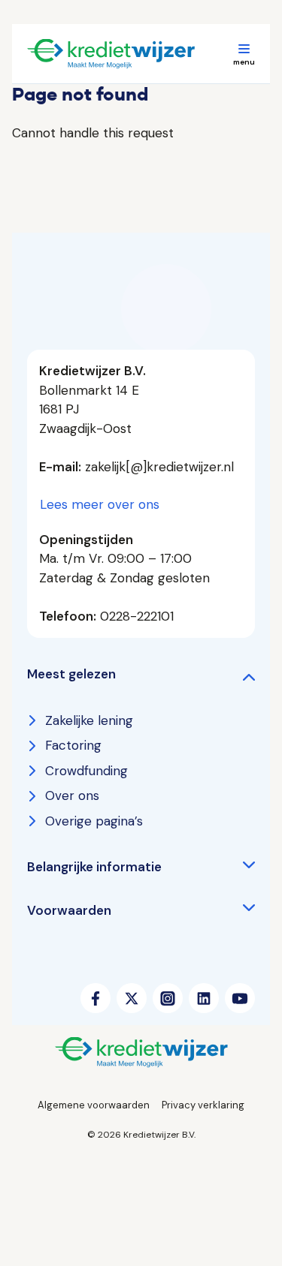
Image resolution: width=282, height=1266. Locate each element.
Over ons (72, 795)
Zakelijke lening (89, 720)
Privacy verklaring (203, 1105)
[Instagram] (168, 998)
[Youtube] (240, 998)
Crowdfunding (86, 770)
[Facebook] (95, 998)
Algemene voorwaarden (94, 1105)
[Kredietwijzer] (129, 54)
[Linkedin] (204, 998)
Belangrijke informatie (94, 867)
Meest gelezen (71, 674)
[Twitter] (132, 998)
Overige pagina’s (94, 821)
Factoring (73, 745)
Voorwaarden (69, 910)
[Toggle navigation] (243, 54)
